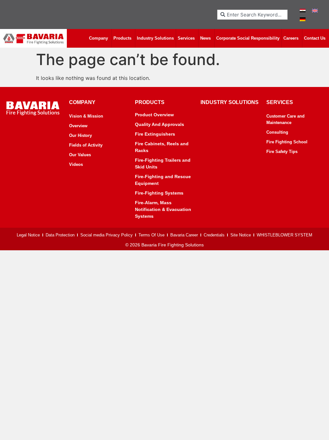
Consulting (277, 132)
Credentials (214, 235)
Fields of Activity (85, 145)
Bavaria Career (184, 235)
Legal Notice (28, 235)
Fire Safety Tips (282, 151)
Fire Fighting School (286, 141)
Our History (80, 135)
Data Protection (60, 235)
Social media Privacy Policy (106, 235)
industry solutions (229, 102)
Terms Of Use (151, 235)
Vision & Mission (86, 116)
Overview (78, 125)
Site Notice (240, 235)
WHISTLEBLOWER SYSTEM (284, 235)
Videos (76, 164)
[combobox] (252, 15)
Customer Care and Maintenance (285, 119)
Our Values (80, 154)
